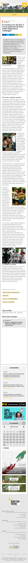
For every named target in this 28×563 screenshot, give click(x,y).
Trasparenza (10, 554)
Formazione (23, 535)
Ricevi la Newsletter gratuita (11, 292)
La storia (24, 515)
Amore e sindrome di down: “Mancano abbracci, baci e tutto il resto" (14, 324)
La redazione (23, 514)
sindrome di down (7, 312)
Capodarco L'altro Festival (19, 525)
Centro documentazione (20, 537)
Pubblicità (3, 554)
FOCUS (6, 448)
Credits (15, 555)
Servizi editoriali (22, 538)
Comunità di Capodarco (20, 528)
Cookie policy (24, 554)
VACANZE (19, 312)
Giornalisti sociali (21, 523)
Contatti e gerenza (21, 517)
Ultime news (14, 368)
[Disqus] (14, 345)
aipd (15, 312)
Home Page (5, 295)
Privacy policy (17, 554)
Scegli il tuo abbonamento (10, 298)
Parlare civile (23, 526)
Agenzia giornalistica (20, 534)
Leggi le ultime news (8, 302)
